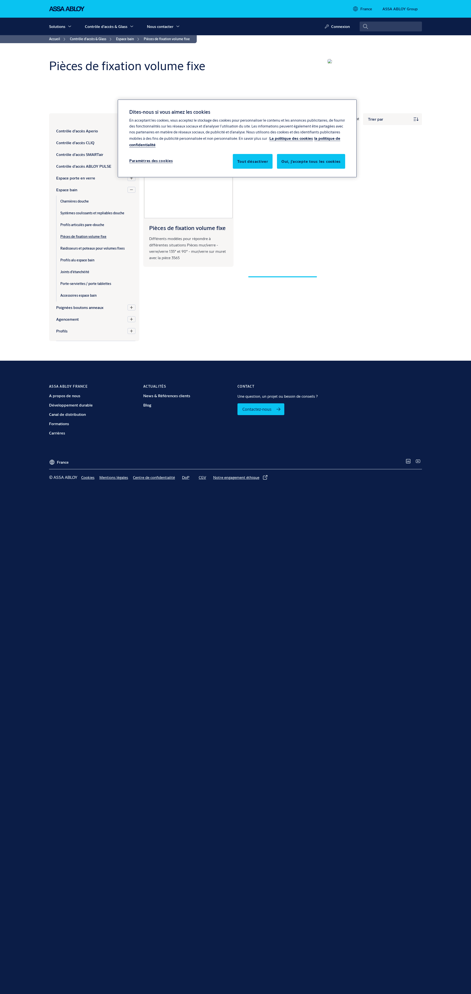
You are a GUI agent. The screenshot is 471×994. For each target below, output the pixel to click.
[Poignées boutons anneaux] (131, 307)
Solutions (57, 26)
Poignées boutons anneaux (80, 307)
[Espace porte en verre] (131, 178)
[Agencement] (131, 319)
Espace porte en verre (75, 177)
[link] (58, 39)
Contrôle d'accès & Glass (106, 26)
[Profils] (131, 331)
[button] (69, 26)
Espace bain (66, 189)
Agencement (67, 319)
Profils (61, 330)
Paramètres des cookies (151, 161)
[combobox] (391, 26)
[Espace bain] (131, 190)
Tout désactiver (252, 161)
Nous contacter (160, 26)
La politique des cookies (291, 138)
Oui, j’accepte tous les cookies (311, 161)
